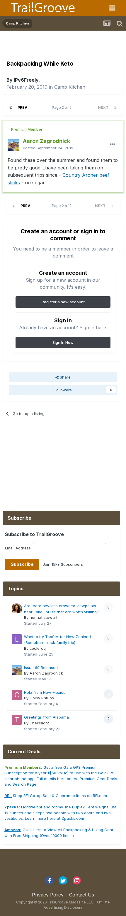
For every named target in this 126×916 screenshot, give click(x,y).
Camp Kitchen (69, 87)
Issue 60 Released (41, 667)
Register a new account (63, 302)
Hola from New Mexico (45, 692)
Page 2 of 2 (62, 107)
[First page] (10, 107)
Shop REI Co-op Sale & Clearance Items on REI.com (55, 795)
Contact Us (81, 895)
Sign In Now (63, 342)
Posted (48, 148)
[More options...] (112, 144)
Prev (22, 107)
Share (65, 377)
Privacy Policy (48, 895)
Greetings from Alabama (46, 717)
